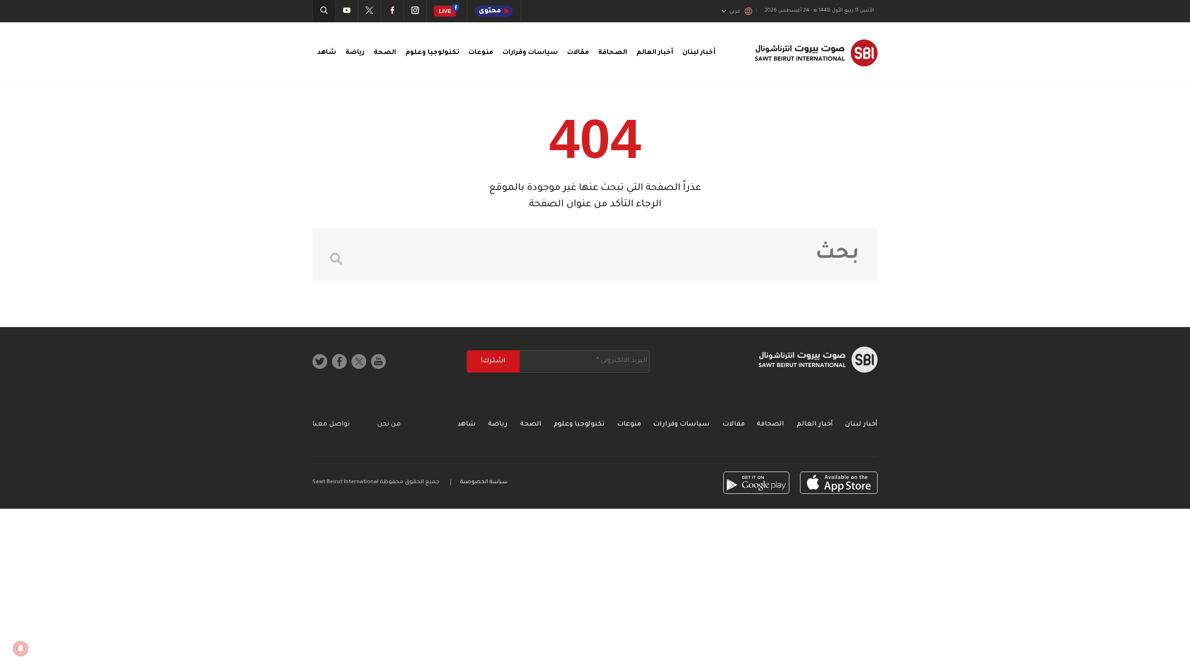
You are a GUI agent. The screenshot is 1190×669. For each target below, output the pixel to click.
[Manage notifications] (20, 648)
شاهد (326, 53)
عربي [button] (735, 11)
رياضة (354, 53)
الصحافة (612, 53)
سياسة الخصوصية (484, 482)
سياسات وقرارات (530, 53)
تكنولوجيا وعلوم (432, 53)
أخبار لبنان (698, 53)
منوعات (481, 53)
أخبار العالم (654, 53)
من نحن (389, 424)
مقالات (578, 53)
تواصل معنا (331, 424)
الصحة (385, 53)
